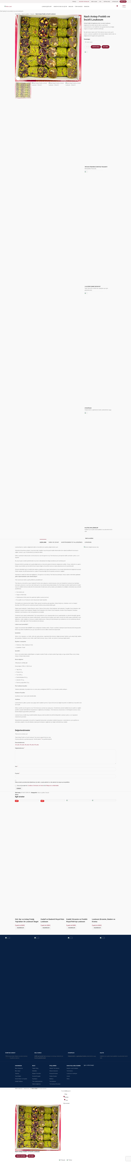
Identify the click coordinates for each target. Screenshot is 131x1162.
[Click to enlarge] (18, 78)
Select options (21, 1156)
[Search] (113, 6)
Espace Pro (123, 1)
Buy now (31, 1156)
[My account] (111, 6)
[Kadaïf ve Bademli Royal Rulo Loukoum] (53, 856)
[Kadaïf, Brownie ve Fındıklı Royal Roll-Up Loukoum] (78, 856)
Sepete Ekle (95, 46)
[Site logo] (8, 6)
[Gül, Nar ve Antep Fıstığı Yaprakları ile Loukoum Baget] (27, 856)
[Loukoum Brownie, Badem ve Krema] (104, 856)
